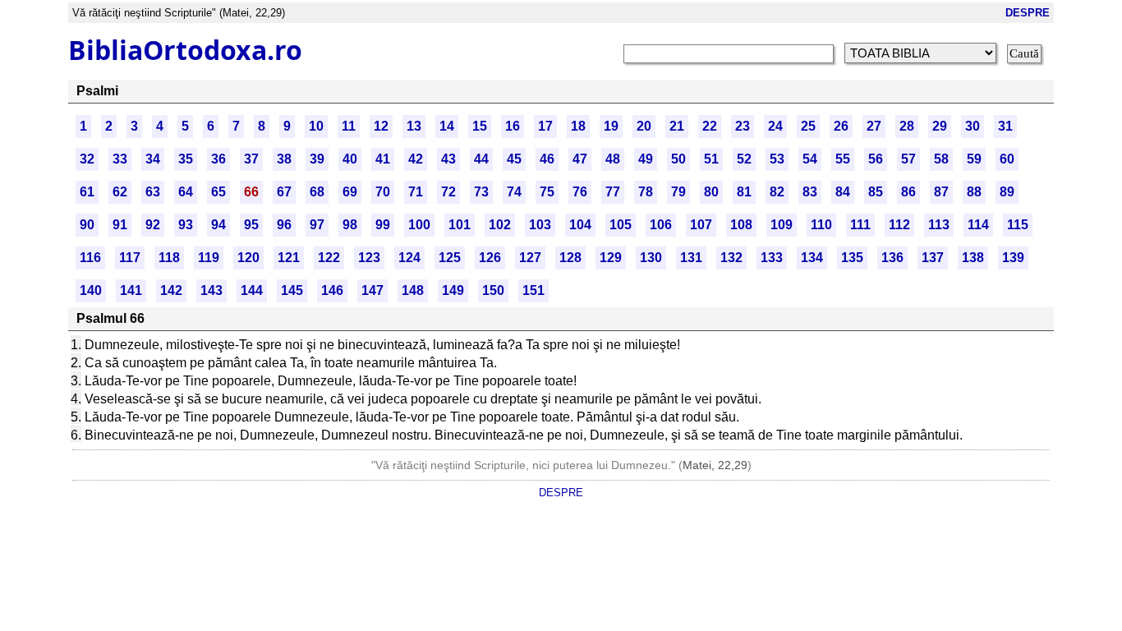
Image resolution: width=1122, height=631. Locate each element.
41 (382, 159)
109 (781, 225)
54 (809, 159)
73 (481, 192)
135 (852, 258)
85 (875, 192)
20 (644, 126)
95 (251, 225)
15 (479, 126)
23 (742, 126)
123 (369, 258)
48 (612, 159)
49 (645, 159)
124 (409, 258)
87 (941, 192)
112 (899, 225)
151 (533, 290)
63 (152, 192)
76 (579, 192)
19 (611, 126)
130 (651, 258)
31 (1005, 126)
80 (711, 192)
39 (317, 159)
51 (711, 159)
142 (171, 290)
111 (860, 225)
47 (579, 159)
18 (578, 126)
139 (1013, 258)
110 (821, 225)
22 (709, 126)
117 (129, 258)
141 (131, 290)
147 (372, 290)
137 (933, 258)
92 (152, 225)
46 (547, 159)
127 (530, 258)
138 (973, 258)
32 (87, 159)
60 (1007, 159)
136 (892, 258)
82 (777, 192)
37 (251, 159)
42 (415, 159)
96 (284, 225)
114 (978, 225)
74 (514, 192)
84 (842, 192)
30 (972, 126)
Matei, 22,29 (715, 465)
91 (120, 225)
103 (540, 225)
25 (808, 126)
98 (350, 225)
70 (382, 192)
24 (775, 126)
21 (676, 126)
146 (332, 290)
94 (218, 225)
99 (382, 225)
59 (974, 159)
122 (329, 258)
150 (493, 290)
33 (120, 159)
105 (620, 225)
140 (91, 290)
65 (218, 192)
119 (208, 258)
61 (87, 192)
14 (446, 126)
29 (939, 126)
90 (87, 225)
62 (120, 192)
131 (691, 258)
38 (284, 159)
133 (772, 258)
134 (812, 258)
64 (185, 192)
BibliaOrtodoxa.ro (185, 49)
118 (169, 258)
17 (545, 126)
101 (459, 225)
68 (317, 192)
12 (381, 126)
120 (248, 258)
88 (974, 192)
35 (185, 159)
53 (777, 159)
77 (612, 192)
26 (841, 126)
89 (1007, 192)
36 (218, 159)
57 (908, 159)
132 (731, 258)
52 (744, 159)
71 (415, 192)
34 (152, 159)
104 (580, 225)
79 (678, 192)
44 (481, 159)
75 (547, 192)
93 (185, 225)
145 (292, 290)
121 (289, 258)
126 (490, 258)
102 (500, 225)
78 (645, 192)
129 (611, 258)
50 (678, 159)
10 (316, 126)
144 (252, 290)
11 (349, 126)
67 (284, 192)
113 (939, 225)
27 (874, 126)
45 (514, 159)
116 (90, 258)
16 (512, 126)
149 (453, 290)
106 (661, 225)
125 (450, 258)
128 (570, 258)
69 (350, 192)
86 (908, 192)
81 (744, 192)
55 (842, 159)
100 (419, 225)
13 (414, 126)
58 (941, 159)
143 (211, 290)
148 (413, 290)
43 (448, 159)
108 (741, 225)
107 (701, 225)
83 (809, 192)
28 (906, 126)
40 (350, 159)
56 (875, 159)
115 (1017, 225)
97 (317, 225)
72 (448, 192)
